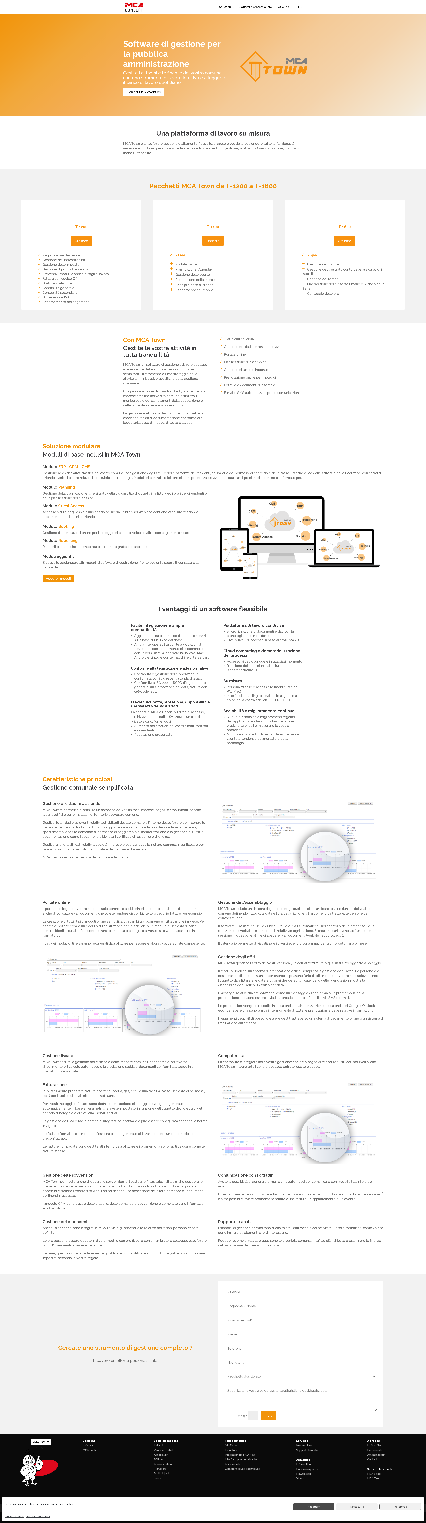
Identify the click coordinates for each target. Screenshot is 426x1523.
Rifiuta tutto (357, 1506)
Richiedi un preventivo (143, 92)
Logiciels (89, 1440)
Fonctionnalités (235, 1440)
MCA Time (373, 1478)
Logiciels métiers (166, 1440)
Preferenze (400, 1506)
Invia (268, 1416)
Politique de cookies (14, 1516)
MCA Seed (374, 1473)
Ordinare (81, 241)
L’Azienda (282, 7)
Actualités (303, 1459)
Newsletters (304, 1473)
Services (302, 1440)
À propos (373, 1440)
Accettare (314, 1506)
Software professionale (255, 7)
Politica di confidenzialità (38, 1516)
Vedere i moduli (58, 579)
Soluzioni (225, 7)
